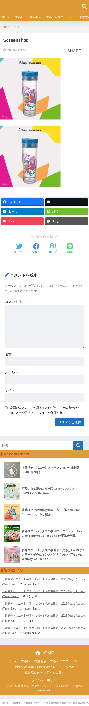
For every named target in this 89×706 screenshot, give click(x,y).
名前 (10, 354)
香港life (20, 17)
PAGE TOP (82, 681)
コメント (13, 301)
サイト (10, 390)
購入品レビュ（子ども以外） (44, 672)
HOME (47, 653)
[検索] (78, 445)
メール (12, 372)
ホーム (6, 17)
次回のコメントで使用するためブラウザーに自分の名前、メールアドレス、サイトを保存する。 (45, 410)
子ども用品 (66, 667)
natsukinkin (30, 584)
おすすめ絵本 (46, 667)
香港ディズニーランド (60, 17)
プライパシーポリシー (43, 680)
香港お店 (35, 17)
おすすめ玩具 (24, 667)
